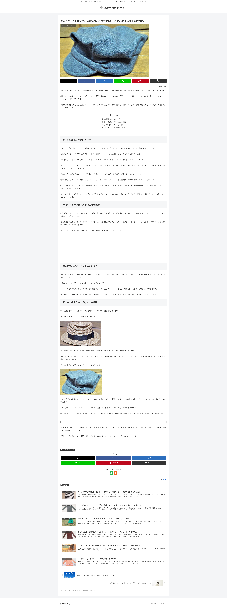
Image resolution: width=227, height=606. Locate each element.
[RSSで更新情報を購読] (115, 473)
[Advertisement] (113, 247)
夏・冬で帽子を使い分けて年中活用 (113, 127)
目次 (111, 115)
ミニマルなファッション (68, 449)
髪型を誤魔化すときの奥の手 (111, 119)
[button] (158, 81)
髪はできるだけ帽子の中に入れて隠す (114, 122)
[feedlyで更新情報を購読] (111, 473)
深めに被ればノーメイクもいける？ (113, 125)
